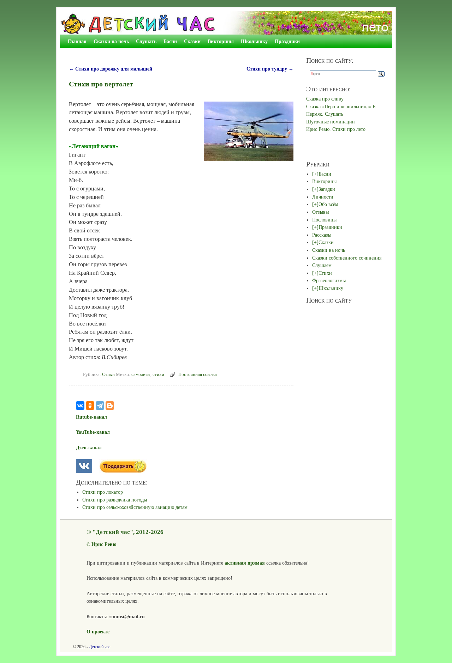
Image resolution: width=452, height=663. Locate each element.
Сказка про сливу (325, 99)
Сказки (192, 41)
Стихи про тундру (269, 69)
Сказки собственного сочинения (346, 258)
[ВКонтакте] (80, 405)
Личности (322, 197)
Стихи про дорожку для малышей (110, 69)
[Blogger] (110, 405)
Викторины (221, 41)
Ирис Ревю (104, 544)
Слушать (146, 41)
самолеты (140, 374)
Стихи (108, 374)
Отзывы (320, 212)
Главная (77, 41)
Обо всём (328, 204)
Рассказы (321, 235)
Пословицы (324, 220)
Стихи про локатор (102, 492)
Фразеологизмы (329, 280)
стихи (158, 374)
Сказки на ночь (111, 41)
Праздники (287, 41)
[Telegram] (100, 405)
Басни (170, 41)
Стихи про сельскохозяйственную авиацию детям (135, 507)
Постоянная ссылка (197, 374)
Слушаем (322, 265)
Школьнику (254, 41)
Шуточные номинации (330, 121)
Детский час (99, 646)
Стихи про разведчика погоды (114, 500)
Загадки (327, 189)
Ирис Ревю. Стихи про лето (335, 129)
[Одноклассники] (90, 405)
